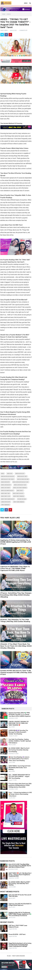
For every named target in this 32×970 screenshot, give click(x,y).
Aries (2, 473)
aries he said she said (23, 479)
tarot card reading (18, 502)
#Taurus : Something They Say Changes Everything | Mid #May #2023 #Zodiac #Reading (15, 595)
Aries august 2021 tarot (7, 479)
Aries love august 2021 (20, 484)
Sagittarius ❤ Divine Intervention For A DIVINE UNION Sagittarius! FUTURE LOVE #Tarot (15, 542)
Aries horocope (5, 482)
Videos (9, 14)
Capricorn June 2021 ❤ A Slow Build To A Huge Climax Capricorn (20, 904)
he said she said (22, 499)
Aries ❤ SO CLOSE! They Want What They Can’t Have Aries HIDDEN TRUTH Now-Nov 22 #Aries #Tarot (20, 866)
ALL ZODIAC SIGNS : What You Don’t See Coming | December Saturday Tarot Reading (19, 749)
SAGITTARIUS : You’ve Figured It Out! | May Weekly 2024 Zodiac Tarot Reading (20, 767)
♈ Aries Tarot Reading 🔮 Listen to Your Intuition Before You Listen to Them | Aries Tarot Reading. (19, 758)
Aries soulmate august (7, 490)
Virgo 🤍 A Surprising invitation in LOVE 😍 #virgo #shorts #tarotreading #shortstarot (20, 794)
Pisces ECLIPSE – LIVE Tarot (17, 934)
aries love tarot (5, 487)
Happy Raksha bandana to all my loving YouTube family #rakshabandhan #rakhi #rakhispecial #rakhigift (20, 945)
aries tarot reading (18, 496)
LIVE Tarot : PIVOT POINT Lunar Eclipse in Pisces (18, 926)
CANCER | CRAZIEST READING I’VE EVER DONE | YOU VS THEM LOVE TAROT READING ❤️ (19, 723)
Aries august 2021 (22, 476)
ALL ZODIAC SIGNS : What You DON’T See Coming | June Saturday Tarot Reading (19, 883)
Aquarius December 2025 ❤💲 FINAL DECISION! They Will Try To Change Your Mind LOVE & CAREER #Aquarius (20, 714)
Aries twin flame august (7, 499)
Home (3, 14)
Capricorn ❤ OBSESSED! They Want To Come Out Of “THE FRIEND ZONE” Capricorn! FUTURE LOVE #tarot (15, 568)
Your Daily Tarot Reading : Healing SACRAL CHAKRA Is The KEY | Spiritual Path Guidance (20, 741)
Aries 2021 (9, 473)
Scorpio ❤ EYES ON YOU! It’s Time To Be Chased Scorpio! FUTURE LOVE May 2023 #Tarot (15, 672)
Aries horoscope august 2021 (20, 482)
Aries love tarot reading (20, 487)
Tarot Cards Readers (18, 956)
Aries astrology (20, 473)
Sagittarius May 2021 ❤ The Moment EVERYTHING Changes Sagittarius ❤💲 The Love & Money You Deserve (20, 914)
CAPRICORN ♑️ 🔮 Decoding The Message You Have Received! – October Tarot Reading (18, 732)
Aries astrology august (7, 476)
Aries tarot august (18, 493)
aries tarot (20, 490)
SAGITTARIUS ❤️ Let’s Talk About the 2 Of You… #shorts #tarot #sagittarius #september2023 (20, 874)
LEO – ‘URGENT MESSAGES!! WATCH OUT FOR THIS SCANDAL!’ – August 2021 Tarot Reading (19, 776)
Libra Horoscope (5, 502)
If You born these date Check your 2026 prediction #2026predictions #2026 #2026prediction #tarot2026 (20, 785)
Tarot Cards (4, 30)
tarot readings (5, 504)
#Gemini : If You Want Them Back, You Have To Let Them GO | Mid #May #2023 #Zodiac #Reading (15, 646)
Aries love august (6, 484)
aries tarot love (5, 496)
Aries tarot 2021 (5, 493)
